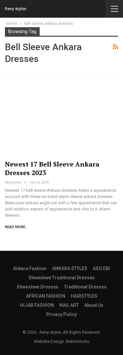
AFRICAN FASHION (45, 296)
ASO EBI (101, 268)
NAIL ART (69, 305)
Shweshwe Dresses (37, 286)
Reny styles (15, 8)
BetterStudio (78, 341)
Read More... (16, 227)
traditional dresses (85, 286)
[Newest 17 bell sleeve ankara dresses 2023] (61, 118)
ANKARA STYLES (69, 268)
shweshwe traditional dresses (62, 277)
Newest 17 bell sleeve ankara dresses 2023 (52, 168)
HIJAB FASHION (37, 305)
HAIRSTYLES (84, 296)
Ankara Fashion (30, 268)
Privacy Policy (61, 314)
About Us (93, 305)
